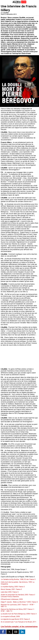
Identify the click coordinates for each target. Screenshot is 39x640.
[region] (23, 357)
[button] (3, 632)
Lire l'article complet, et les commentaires (19, 626)
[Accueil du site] (19, 3)
